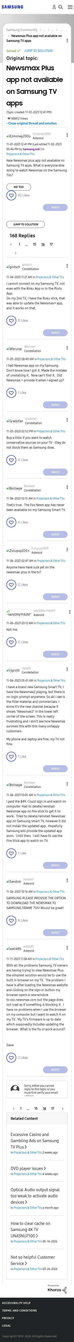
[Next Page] (14, 253)
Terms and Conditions (19, 1310)
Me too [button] (19, 187)
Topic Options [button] (60, 40)
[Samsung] (12, 7)
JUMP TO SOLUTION (38, 51)
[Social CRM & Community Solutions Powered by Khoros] (57, 1289)
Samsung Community (21, 30)
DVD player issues (27, 1168)
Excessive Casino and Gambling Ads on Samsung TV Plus (35, 1140)
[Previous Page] (13, 244)
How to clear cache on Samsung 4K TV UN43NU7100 (30, 1229)
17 (51, 244)
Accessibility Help (16, 1303)
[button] (60, 135)
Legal (6, 1325)
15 (34, 244)
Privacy (8, 1318)
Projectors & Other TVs (20, 154)
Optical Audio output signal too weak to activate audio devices (35, 1196)
